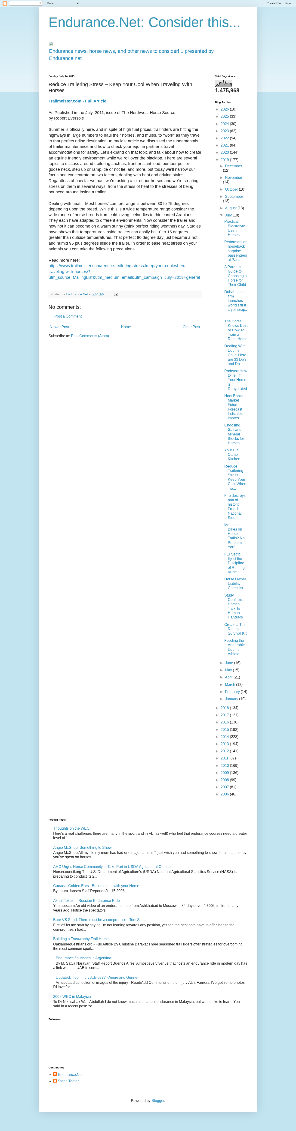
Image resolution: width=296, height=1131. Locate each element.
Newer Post (59, 327)
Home (126, 327)
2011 (225, 758)
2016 (225, 722)
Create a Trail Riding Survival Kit (235, 629)
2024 (225, 124)
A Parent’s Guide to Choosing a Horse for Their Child (235, 276)
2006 (225, 794)
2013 (225, 744)
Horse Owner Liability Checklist (235, 583)
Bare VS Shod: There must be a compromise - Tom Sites (99, 920)
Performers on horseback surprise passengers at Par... (235, 251)
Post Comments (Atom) (90, 336)
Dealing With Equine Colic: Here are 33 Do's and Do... (235, 355)
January (232, 699)
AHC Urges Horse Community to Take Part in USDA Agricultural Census (112, 867)
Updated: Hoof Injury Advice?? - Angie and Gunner (97, 977)
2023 (225, 131)
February (233, 692)
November (233, 178)
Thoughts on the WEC (71, 828)
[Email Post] (115, 294)
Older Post (191, 327)
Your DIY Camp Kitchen (232, 454)
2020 (225, 152)
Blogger (157, 1101)
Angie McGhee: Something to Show (82, 847)
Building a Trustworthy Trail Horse (81, 939)
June (229, 663)
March (230, 685)
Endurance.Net (70, 1075)
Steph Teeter (68, 1081)
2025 (225, 116)
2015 (225, 730)
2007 (225, 787)
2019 (225, 160)
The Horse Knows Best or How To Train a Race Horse (235, 330)
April (229, 677)
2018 (225, 708)
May (229, 670)
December (233, 166)
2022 (225, 138)
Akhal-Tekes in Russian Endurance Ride (86, 901)
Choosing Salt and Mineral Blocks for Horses (234, 434)
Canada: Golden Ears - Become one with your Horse (96, 886)
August (231, 208)
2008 (225, 780)
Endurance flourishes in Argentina (83, 958)
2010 (225, 766)
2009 (225, 773)
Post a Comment (68, 316)
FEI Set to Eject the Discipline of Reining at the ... (234, 563)
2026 (225, 109)
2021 (225, 145)
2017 (225, 715)
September (234, 196)
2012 (225, 751)
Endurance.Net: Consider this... (145, 22)
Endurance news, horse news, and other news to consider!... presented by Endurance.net (131, 54)
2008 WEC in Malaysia (72, 997)
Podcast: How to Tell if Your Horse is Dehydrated (235, 380)
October (232, 189)
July (229, 215)
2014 (225, 737)
